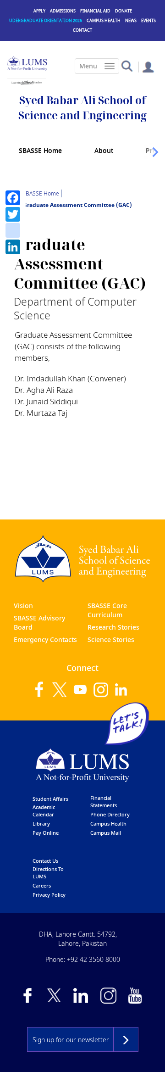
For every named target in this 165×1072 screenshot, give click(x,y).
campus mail (105, 832)
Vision (23, 605)
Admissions (63, 11)
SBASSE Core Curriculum (107, 610)
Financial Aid (95, 11)
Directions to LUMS (48, 872)
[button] (127, 65)
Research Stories (113, 627)
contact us (45, 860)
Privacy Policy (49, 894)
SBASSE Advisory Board (39, 622)
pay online (46, 832)
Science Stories (111, 639)
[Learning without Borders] (26, 82)
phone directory (110, 814)
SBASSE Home (40, 150)
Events (148, 20)
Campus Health (104, 20)
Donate (123, 11)
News (131, 20)
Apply (39, 11)
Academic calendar (44, 811)
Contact (82, 30)
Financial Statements (103, 801)
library (41, 823)
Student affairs (50, 798)
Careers (42, 885)
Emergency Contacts (45, 639)
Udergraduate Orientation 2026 (45, 20)
